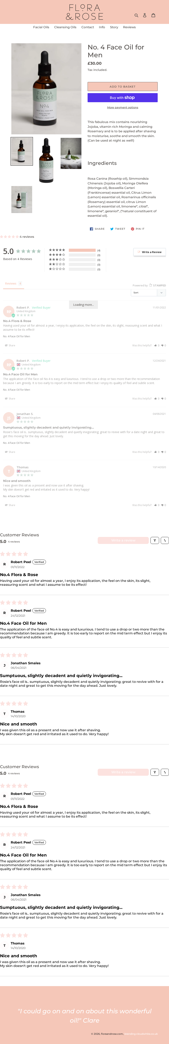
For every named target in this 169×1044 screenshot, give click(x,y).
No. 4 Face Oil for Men (16, 336)
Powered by (149, 285)
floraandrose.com (112, 1033)
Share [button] (11, 345)
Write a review (123, 540)
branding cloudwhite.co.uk (141, 1033)
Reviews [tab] (10, 283)
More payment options (122, 107)
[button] (10, 237)
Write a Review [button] (152, 252)
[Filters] (154, 540)
